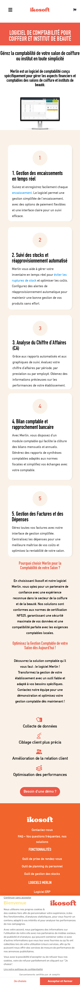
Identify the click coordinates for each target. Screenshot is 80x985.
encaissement (22, 193)
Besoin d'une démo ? (40, 791)
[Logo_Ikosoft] (40, 10)
